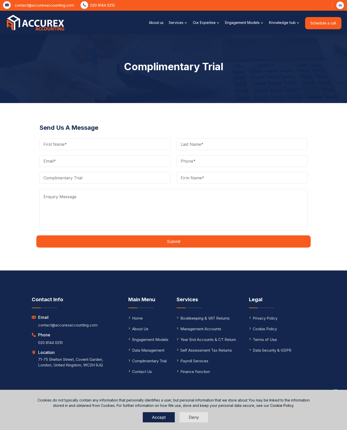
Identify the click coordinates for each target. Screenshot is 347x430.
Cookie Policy (281, 405)
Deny (194, 417)
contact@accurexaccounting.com (44, 5)
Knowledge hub (283, 22)
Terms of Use (265, 339)
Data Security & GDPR (272, 350)
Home (137, 318)
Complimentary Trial (149, 361)
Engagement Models (243, 22)
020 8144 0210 (102, 5)
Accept (159, 417)
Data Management (148, 350)
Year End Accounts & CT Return (208, 339)
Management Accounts (200, 328)
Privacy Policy (265, 318)
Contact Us (142, 371)
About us (156, 22)
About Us (140, 328)
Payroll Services (194, 361)
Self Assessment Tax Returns (206, 350)
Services (176, 22)
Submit (173, 241)
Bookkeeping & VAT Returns (205, 318)
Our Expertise (205, 22)
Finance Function (195, 371)
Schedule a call (323, 23)
